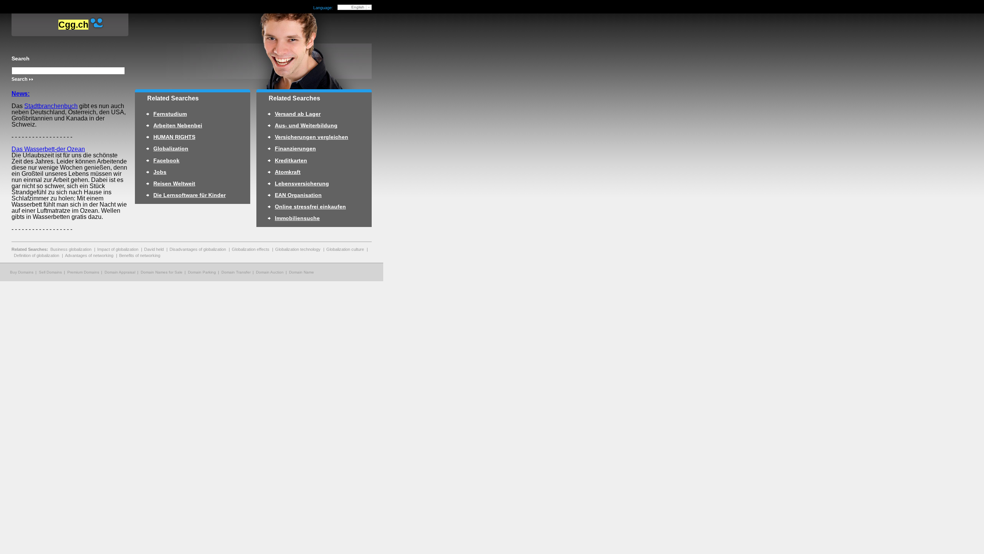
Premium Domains (83, 272)
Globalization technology (298, 249)
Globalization (170, 148)
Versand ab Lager (298, 114)
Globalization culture (345, 249)
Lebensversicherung (302, 183)
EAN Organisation (298, 195)
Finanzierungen (295, 148)
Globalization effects (250, 249)
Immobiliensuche (297, 218)
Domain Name (301, 272)
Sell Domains (50, 272)
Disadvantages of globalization (198, 249)
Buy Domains (21, 272)
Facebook (166, 160)
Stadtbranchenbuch (51, 106)
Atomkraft (288, 172)
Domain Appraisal (120, 272)
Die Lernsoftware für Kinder (189, 195)
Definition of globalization (36, 255)
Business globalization (70, 249)
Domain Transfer (236, 272)
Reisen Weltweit (174, 183)
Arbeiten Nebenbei (177, 125)
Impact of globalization (117, 249)
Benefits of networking (139, 255)
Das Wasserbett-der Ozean (48, 149)
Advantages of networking (89, 255)
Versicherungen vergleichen (311, 137)
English (357, 7)
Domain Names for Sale (162, 272)
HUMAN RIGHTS (174, 137)
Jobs (159, 172)
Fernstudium (170, 114)
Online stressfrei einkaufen (310, 207)
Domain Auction (270, 272)
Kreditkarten (291, 160)
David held (154, 249)
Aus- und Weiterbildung (306, 125)
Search (21, 58)
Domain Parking (202, 272)
